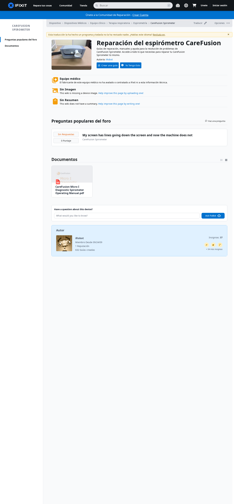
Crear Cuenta (140, 15)
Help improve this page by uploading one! (120, 93)
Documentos (12, 45)
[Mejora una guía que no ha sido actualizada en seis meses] (220, 244)
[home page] (17, 5)
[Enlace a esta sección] (49, 159)
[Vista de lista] (221, 159)
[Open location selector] (186, 5)
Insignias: (216, 237)
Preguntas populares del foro (21, 39)
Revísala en (159, 34)
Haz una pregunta (216, 121)
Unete (204, 5)
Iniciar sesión (220, 5)
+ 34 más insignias (214, 249)
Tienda (83, 5)
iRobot (109, 59)
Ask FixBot (210, 215)
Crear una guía (109, 65)
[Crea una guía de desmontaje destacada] (213, 244)
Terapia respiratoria (119, 23)
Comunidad (65, 5)
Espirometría (140, 23)
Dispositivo (55, 23)
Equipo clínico (97, 23)
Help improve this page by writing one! (119, 103)
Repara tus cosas (42, 5)
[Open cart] (194, 5)
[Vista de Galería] (226, 159)
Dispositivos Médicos (75, 23)
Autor (60, 230)
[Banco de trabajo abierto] (178, 5)
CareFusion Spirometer (21, 27)
